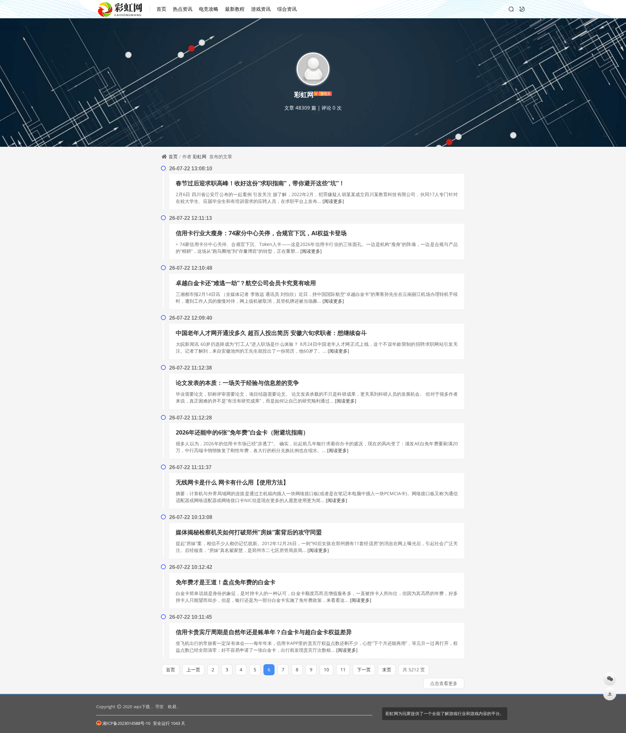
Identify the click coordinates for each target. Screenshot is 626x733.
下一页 (364, 669)
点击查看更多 (443, 683)
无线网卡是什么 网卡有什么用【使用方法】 (232, 482)
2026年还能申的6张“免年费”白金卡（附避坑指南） (242, 432)
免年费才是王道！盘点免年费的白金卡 (226, 582)
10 (326, 669)
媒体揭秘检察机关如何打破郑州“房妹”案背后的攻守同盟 (249, 532)
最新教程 (235, 9)
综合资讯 (287, 9)
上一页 (193, 669)
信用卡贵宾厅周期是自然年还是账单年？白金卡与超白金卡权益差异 (264, 632)
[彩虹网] (123, 9)
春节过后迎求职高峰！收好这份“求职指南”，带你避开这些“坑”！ (260, 183)
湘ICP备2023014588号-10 (126, 723)
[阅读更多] (333, 201)
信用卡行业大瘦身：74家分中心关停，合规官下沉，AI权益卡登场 (261, 233)
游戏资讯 (261, 9)
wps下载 (142, 707)
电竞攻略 (208, 9)
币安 (159, 707)
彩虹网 (199, 156)
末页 (386, 669)
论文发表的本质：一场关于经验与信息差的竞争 (237, 383)
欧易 (172, 707)
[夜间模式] (522, 9)
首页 (161, 9)
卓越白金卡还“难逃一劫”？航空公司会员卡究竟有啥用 (246, 283)
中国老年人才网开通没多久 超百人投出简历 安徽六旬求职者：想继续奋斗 (271, 333)
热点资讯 (182, 9)
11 (343, 669)
